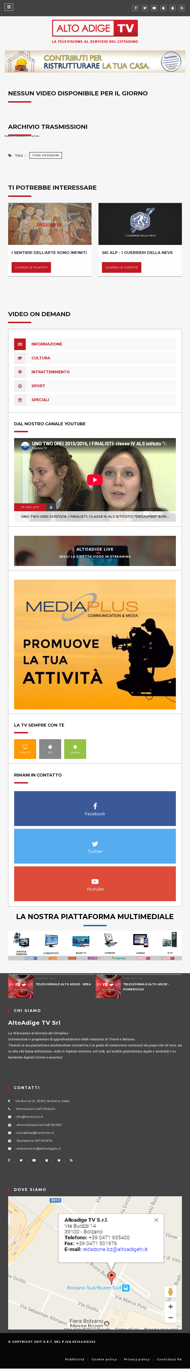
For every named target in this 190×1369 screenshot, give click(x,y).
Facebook (95, 803)
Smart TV (25, 746)
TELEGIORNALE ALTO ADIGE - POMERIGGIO (146, 986)
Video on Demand (45, 155)
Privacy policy (137, 1359)
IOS (50, 746)
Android (75, 746)
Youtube (95, 879)
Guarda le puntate (31, 267)
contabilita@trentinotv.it (35, 1133)
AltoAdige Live (95, 549)
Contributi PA (169, 1359)
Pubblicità (74, 1359)
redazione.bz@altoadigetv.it (38, 1148)
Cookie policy (104, 1359)
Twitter (95, 841)
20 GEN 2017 (30, 507)
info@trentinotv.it (29, 1117)
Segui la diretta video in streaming (95, 556)
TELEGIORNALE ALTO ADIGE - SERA (63, 984)
